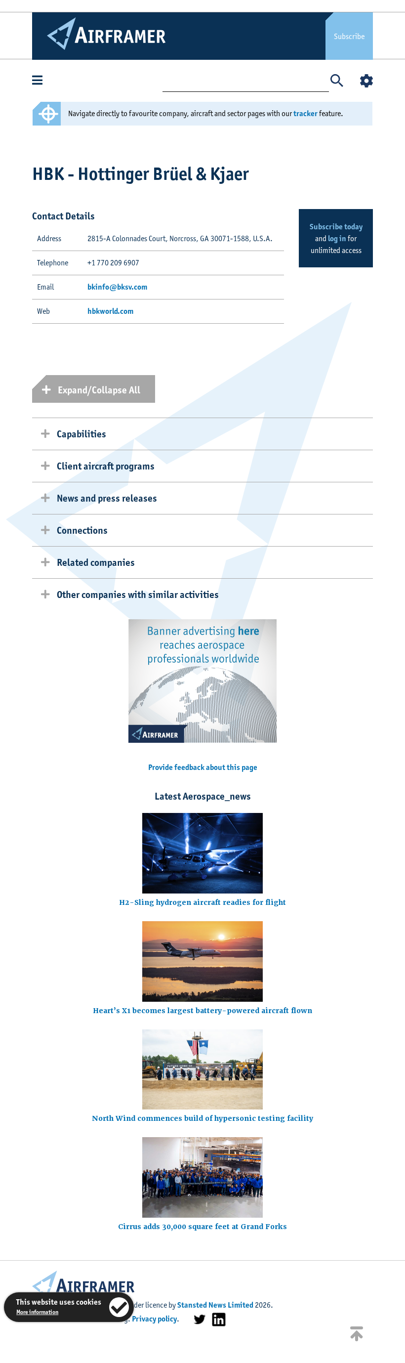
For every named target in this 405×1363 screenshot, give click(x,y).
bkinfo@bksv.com (117, 287)
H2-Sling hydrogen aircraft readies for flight (202, 902)
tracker (305, 113)
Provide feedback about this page (202, 767)
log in (337, 238)
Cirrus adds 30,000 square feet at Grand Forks (202, 1226)
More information (37, 1312)
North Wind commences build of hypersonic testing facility (202, 1118)
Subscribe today (336, 226)
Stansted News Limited (215, 1305)
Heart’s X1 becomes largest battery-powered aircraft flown (202, 1010)
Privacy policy (154, 1318)
